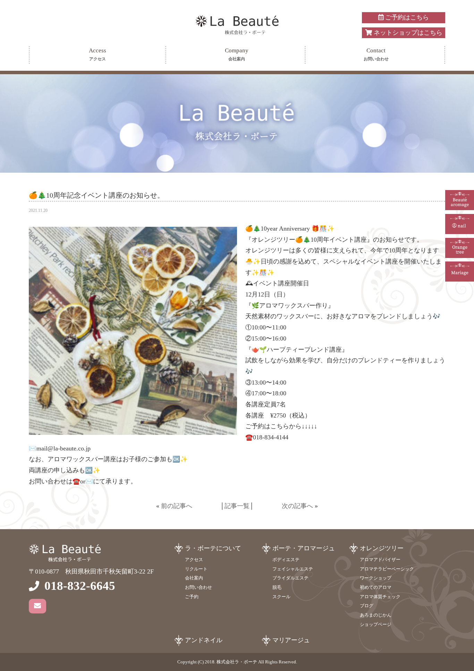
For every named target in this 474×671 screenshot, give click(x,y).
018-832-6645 (79, 586)
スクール (281, 596)
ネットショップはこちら (407, 32)
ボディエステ (285, 559)
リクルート (196, 568)
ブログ (366, 605)
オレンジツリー (382, 548)
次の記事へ (297, 505)
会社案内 (194, 577)
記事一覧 (237, 505)
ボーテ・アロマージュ (303, 548)
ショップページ (375, 624)
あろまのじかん (375, 615)
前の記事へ (176, 505)
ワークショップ (375, 577)
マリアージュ (291, 640)
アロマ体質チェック (380, 596)
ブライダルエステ (290, 577)
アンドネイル (203, 640)
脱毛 (276, 587)
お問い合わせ (198, 587)
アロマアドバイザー (380, 559)
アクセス (194, 559)
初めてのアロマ (375, 587)
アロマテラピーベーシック (387, 568)
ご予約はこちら (406, 17)
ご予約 (191, 596)
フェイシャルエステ (292, 568)
